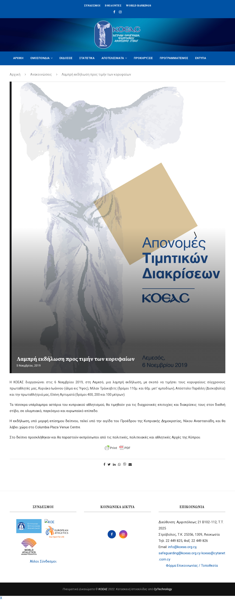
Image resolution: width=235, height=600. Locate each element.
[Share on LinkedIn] (114, 464)
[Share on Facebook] (104, 464)
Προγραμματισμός (174, 58)
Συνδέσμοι (92, 5)
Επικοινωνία (48, 71)
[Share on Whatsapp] (119, 464)
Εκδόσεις (66, 58)
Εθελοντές (113, 5)
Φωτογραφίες (23, 71)
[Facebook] (114, 12)
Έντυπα (200, 58)
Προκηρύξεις (143, 58)
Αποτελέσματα (112, 58)
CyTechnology (163, 589)
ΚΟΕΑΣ (102, 589)
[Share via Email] (130, 464)
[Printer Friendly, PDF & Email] (117, 447)
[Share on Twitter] (109, 464)
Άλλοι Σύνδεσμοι (43, 561)
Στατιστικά (87, 58)
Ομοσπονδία (40, 58)
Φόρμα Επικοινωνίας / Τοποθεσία (192, 565)
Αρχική (18, 58)
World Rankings (138, 5)
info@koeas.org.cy (182, 547)
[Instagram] (120, 12)
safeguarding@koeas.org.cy (180, 553)
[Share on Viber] (124, 464)
